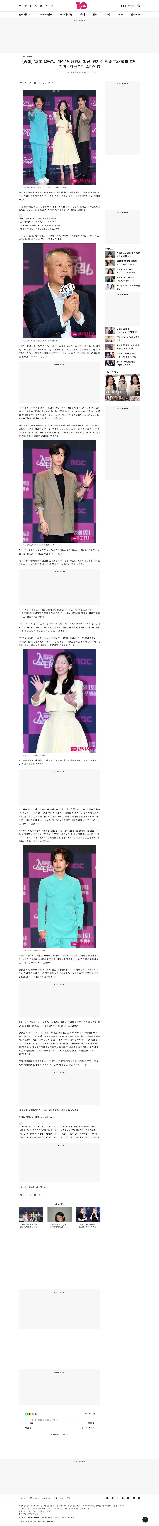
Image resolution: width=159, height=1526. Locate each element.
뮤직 (82, 14)
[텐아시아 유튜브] (20, 6)
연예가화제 (25, 14)
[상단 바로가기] (145, 1520)
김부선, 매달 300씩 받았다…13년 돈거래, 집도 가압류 (126, 272)
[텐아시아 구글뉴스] (52, 6)
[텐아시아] (81, 5)
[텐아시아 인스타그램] (41, 6)
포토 (120, 14)
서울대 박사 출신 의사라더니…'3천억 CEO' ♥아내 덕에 (128, 332)
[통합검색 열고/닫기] (138, 6)
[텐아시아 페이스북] (30, 6)
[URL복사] (44, 83)
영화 (95, 14)
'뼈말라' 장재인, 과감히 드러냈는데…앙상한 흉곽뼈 (127, 264)
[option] (122, 385)
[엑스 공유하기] (30, 83)
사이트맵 (71, 1517)
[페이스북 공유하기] (26, 83)
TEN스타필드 (45, 14)
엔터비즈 (135, 14)
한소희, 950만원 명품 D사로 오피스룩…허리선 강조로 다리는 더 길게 (86, 1227)
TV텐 (107, 14)
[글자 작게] (53, 83)
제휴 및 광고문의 (60, 1517)
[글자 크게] (48, 83)
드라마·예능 (66, 14)
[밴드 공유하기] (39, 83)
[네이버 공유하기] (35, 83)
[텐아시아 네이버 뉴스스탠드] (46, 6)
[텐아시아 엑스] (35, 6)
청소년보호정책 (47, 1517)
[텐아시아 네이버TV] (26, 6)
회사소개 (22, 1517)
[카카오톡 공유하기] (21, 83)
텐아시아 (31, 1521)
